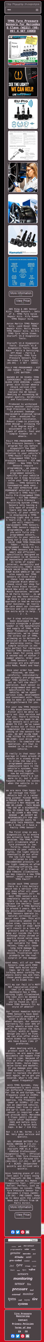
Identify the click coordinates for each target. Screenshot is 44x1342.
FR (26, 1331)
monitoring (22, 1278)
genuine (15, 1253)
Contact (23, 1320)
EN (19, 1331)
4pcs (24, 1270)
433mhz (19, 1257)
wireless (14, 1246)
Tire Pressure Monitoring (23, 1314)
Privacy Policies (23, 1324)
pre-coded (16, 1260)
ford (34, 1254)
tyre (19, 1265)
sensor (20, 1283)
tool (31, 1290)
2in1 (12, 1265)
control (26, 1261)
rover (34, 1266)
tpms (12, 1298)
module (34, 1261)
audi (20, 1300)
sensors (23, 1274)
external (16, 1294)
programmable (16, 1249)
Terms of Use (23, 1327)
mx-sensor (29, 1245)
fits (29, 1284)
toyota (27, 1300)
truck (18, 1270)
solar (27, 1249)
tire (35, 1299)
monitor (28, 1294)
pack (19, 1246)
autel (28, 1257)
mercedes (27, 1254)
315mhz (27, 1266)
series (33, 1249)
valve (32, 1269)
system (23, 1304)
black (12, 1270)
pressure (20, 1288)
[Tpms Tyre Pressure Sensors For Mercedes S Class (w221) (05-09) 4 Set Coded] (23, 50)
